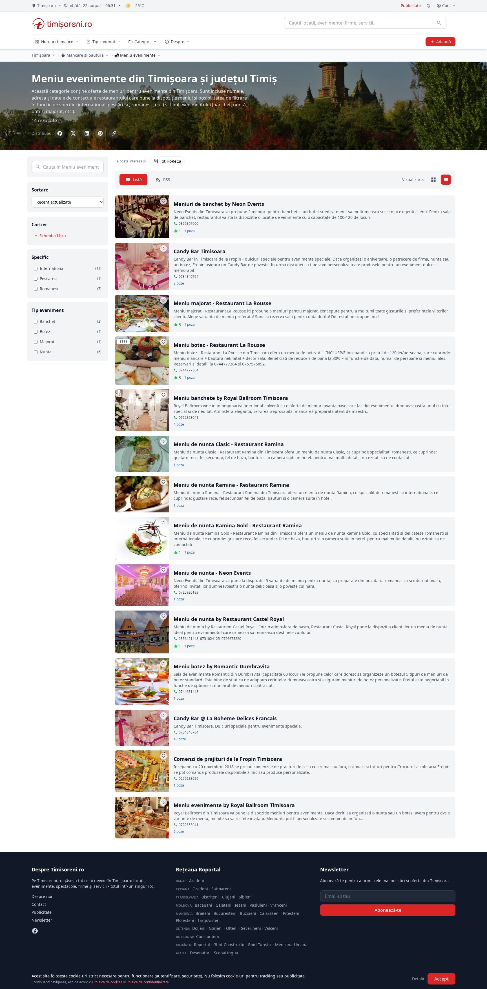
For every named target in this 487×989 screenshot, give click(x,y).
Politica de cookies (108, 982)
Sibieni (245, 897)
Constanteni (207, 936)
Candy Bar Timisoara (199, 251)
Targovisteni (209, 920)
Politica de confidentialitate (148, 982)
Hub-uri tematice (57, 41)
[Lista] (446, 180)
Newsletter (42, 920)
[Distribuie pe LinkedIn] (87, 133)
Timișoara (41, 55)
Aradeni (196, 880)
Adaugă (443, 41)
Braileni (203, 913)
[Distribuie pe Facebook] (60, 133)
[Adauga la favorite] (163, 201)
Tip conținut (103, 41)
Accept (441, 979)
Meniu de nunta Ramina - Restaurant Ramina (231, 484)
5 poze (179, 831)
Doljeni (198, 928)
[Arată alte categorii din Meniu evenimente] (159, 55)
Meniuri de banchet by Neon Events (219, 204)
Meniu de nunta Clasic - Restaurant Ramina (229, 444)
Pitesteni (291, 913)
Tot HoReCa (170, 161)
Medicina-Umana (291, 944)
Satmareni (221, 888)
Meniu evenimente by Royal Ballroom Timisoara (234, 805)
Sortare (40, 190)
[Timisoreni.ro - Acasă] (65, 23)
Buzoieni (248, 913)
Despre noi (42, 896)
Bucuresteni (225, 913)
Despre (177, 41)
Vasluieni (258, 905)
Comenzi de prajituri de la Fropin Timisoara (228, 758)
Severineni (251, 928)
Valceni (271, 928)
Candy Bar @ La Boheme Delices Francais (225, 718)
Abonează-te (388, 910)
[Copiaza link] (114, 133)
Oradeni (200, 888)
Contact (39, 904)
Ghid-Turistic (260, 944)
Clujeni (228, 897)
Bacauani (203, 905)
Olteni (232, 928)
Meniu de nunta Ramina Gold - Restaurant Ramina (238, 525)
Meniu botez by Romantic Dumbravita (222, 666)
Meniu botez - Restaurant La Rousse (219, 345)
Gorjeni (216, 928)
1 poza (189, 231)
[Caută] (439, 23)
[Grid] (433, 180)
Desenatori (200, 952)
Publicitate (411, 5)
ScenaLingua (226, 952)
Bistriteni (210, 897)
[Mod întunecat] (428, 5)
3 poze (179, 283)
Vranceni (278, 905)
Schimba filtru (52, 235)
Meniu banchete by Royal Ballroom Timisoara (231, 398)
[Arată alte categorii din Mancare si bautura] (107, 55)
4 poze (179, 424)
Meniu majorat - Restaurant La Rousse (222, 303)
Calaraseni (270, 913)
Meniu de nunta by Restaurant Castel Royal (229, 619)
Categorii (143, 41)
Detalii (418, 978)
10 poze (180, 739)
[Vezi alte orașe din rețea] (53, 55)
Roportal (202, 944)
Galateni (223, 905)
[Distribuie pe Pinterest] (100, 133)
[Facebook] (35, 931)
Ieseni (240, 905)
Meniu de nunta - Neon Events (212, 572)
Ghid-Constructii (228, 944)
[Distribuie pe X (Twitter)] (73, 133)
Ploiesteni (185, 920)
